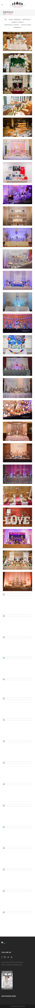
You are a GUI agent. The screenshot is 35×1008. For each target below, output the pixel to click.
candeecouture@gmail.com (14, 964)
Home (4, 14)
